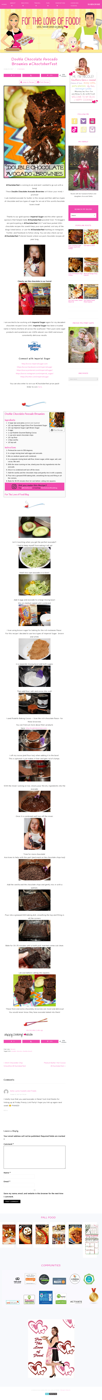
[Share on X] (31, 75)
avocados (13, 1051)
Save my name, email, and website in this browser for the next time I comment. (33, 1195)
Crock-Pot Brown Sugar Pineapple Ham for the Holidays (74, 247)
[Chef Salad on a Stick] (91, 243)
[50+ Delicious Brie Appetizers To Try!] (58, 1245)
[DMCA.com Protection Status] (51, 1396)
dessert (30, 1051)
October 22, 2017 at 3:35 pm (18, 1094)
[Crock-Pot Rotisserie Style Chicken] (75, 272)
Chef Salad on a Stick (89, 245)
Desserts (13, 1049)
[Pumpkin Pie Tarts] (9, 1245)
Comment (9, 1144)
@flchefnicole (27, 488)
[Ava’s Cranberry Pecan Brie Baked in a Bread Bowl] (75, 1245)
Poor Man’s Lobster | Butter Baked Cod (75, 301)
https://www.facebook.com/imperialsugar (34, 367)
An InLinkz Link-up (34, 1030)
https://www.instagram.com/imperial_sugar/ (34, 373)
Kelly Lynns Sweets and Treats (23, 1091)
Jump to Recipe (28, 82)
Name (7, 1173)
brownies (19, 1051)
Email (7, 1181)
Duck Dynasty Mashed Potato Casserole (89, 301)
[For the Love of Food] (51, 53)
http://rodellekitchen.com (36, 728)
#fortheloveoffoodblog (49, 488)
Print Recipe (44, 82)
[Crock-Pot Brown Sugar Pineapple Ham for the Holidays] (75, 243)
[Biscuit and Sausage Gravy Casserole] (91, 272)
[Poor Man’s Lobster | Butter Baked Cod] (75, 298)
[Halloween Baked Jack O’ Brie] (25, 1245)
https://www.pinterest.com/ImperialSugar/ (35, 370)
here (40, 387)
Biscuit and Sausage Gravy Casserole (90, 274)
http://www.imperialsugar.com (35, 364)
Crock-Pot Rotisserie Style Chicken (75, 274)
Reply (6, 1110)
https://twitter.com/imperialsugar (34, 377)
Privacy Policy (65, 1390)
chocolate (25, 1051)
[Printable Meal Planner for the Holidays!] (91, 1255)
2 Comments (21, 69)
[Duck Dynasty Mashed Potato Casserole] (91, 298)
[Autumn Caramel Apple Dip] (42, 1245)
